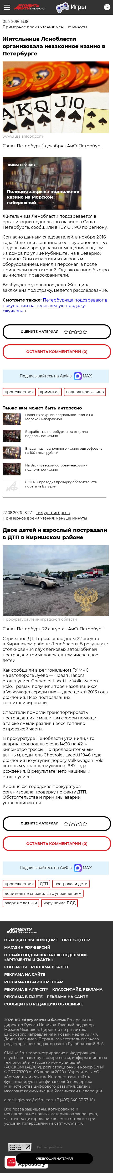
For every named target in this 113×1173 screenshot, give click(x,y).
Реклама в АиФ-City (26, 989)
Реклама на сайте (24, 974)
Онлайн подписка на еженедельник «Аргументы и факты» (46, 957)
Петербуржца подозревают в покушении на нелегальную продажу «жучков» (55, 306)
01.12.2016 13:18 (15, 21)
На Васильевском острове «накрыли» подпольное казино (56, 467)
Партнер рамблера (49, 1147)
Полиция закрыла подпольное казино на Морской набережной (59, 417)
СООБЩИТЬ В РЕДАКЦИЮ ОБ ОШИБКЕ (43, 1004)
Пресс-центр (76, 940)
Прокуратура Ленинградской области (40, 619)
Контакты (15, 967)
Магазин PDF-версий (27, 947)
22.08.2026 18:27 (17, 512)
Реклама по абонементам (33, 982)
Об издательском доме (31, 940)
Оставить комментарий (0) (57, 351)
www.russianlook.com (23, 136)
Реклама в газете (50, 967)
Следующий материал (54, 1158)
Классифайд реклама (77, 989)
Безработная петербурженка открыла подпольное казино (56, 434)
